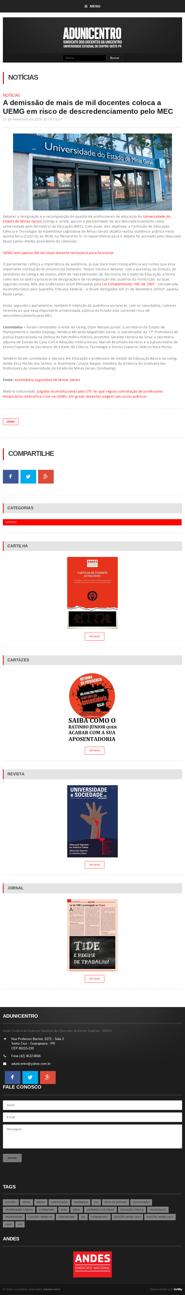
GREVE (76, 1209)
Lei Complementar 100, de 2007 (128, 284)
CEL (83, 1216)
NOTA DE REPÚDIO (116, 1202)
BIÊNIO (41, 1202)
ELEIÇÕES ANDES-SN (40, 1216)
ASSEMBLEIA (81, 1202)
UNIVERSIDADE (14, 1216)
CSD (96, 1202)
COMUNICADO (66, 1216)
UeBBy (178, 1289)
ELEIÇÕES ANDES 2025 (127, 1216)
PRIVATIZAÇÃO (158, 1209)
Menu (95, 6)
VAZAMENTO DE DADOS (100, 1209)
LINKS (8, 1224)
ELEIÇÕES (10, 1202)
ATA (20, 1224)
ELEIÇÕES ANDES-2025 (160, 1216)
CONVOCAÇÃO (59, 1202)
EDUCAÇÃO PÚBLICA (132, 1209)
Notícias (11, 95)
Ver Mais (94, 636)
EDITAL (26, 1202)
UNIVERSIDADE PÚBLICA (19, 1209)
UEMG (10, 422)
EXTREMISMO (47, 1209)
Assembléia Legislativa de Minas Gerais (47, 379)
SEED (64, 1209)
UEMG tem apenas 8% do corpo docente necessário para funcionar (58, 252)
